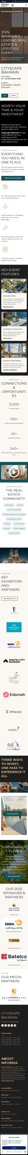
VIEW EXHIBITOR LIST (9, 598)
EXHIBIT (13, 95)
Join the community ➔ (10, 370)
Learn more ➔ (7, 338)
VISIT (4, 95)
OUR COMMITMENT (14, 876)
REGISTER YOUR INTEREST (13, 178)
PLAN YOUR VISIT (12, 814)
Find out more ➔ (8, 306)
